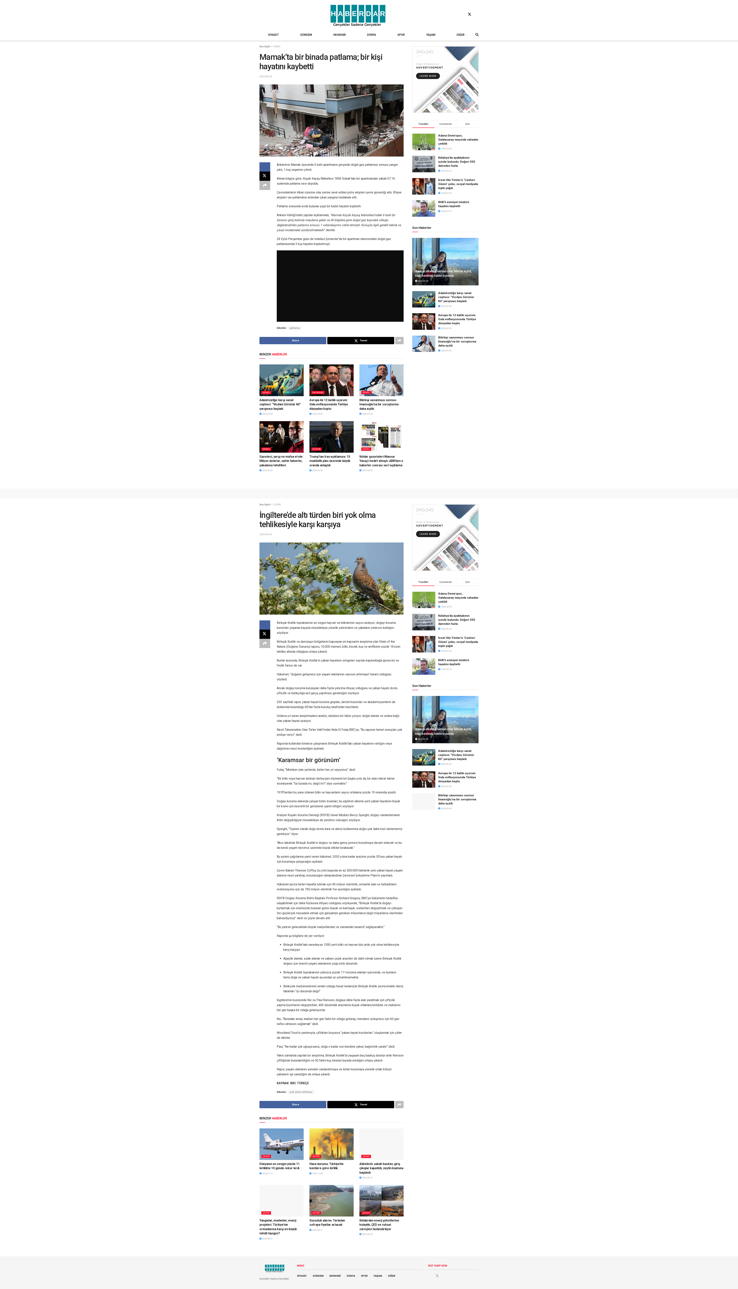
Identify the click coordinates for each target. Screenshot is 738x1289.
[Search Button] (477, 35)
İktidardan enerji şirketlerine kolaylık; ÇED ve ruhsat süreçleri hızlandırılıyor (379, 1225)
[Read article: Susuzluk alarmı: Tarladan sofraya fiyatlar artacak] (331, 1201)
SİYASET (273, 34)
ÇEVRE (277, 504)
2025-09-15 (367, 1178)
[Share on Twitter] (264, 176)
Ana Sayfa (264, 46)
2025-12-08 (317, 1173)
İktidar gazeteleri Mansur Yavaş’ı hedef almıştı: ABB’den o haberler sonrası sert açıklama (381, 461)
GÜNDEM (306, 34)
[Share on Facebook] (264, 167)
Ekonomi (317, 392)
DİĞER (461, 34)
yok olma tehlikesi (301, 1092)
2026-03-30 (267, 414)
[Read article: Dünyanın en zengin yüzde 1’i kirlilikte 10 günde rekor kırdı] (281, 1144)
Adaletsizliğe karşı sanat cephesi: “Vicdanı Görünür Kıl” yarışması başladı (280, 404)
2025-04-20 (367, 1234)
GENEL (277, 46)
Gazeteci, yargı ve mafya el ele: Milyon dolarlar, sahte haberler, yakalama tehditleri (281, 461)
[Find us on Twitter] (469, 14)
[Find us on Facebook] (462, 14)
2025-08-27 (267, 1238)
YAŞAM (430, 34)
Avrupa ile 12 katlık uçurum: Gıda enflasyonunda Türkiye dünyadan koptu (328, 404)
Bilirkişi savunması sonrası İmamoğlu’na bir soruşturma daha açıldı (379, 404)
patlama (295, 328)
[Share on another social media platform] (264, 185)
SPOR (401, 34)
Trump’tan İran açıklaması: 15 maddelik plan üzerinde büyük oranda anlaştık (329, 461)
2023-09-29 (265, 76)
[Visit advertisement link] (445, 79)
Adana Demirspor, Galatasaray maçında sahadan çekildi (458, 139)
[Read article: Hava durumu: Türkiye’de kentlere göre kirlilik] (331, 1144)
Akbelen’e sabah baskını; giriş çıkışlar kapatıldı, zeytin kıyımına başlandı (381, 1168)
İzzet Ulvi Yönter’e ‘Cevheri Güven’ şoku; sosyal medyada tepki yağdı (458, 184)
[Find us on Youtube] (477, 14)
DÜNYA (371, 34)
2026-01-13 (267, 1173)
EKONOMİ (339, 34)
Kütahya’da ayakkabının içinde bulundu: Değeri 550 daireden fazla (456, 161)
